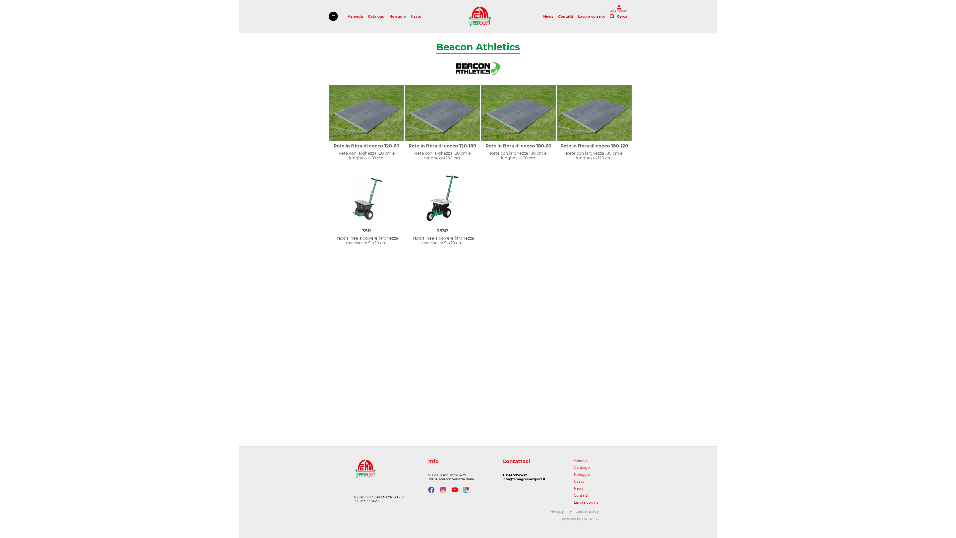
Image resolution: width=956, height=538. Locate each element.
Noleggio (397, 16)
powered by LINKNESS (580, 519)
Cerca (622, 16)
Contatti (565, 16)
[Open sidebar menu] (333, 16)
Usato (416, 16)
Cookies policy (587, 512)
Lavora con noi (591, 16)
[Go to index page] (480, 16)
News (548, 16)
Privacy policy (561, 512)
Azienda (355, 16)
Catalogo (376, 16)
